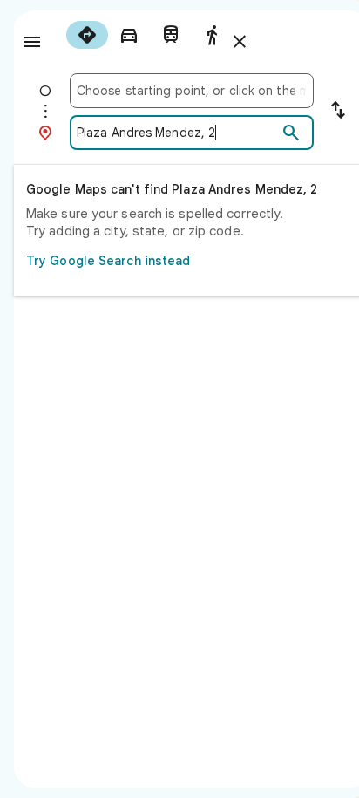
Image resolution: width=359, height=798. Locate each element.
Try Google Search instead (108, 261)
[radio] (87, 34)
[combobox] (192, 90)
